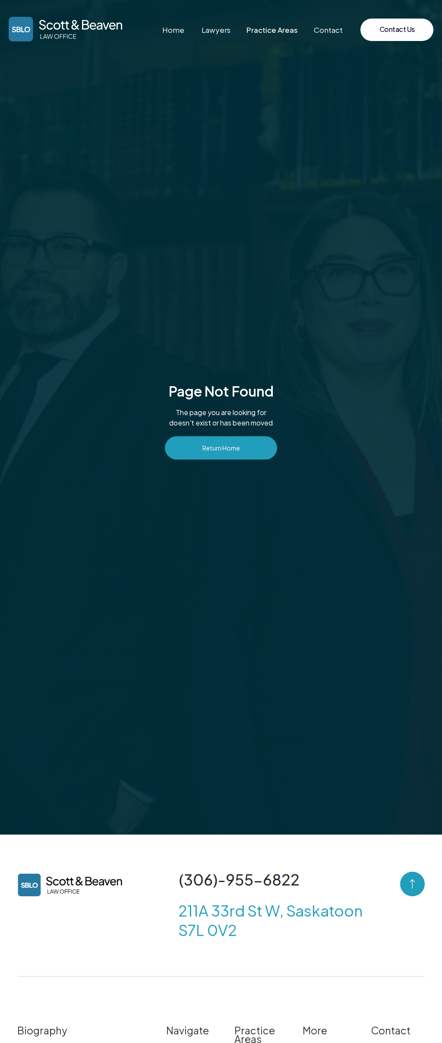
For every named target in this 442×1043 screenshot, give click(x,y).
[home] (65, 29)
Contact (328, 30)
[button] (272, 30)
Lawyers (216, 30)
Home (173, 30)
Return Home (221, 448)
